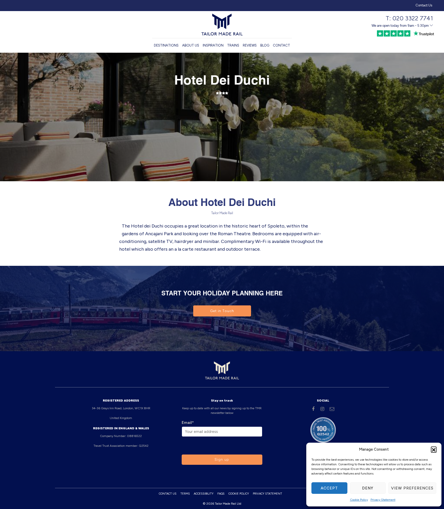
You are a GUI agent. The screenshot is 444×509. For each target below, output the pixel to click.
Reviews (250, 45)
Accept (329, 488)
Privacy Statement (383, 500)
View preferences (412, 488)
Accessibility (204, 493)
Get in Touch (222, 311)
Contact (281, 45)
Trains (233, 45)
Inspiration (213, 45)
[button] (433, 449)
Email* (188, 422)
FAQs (221, 493)
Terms (185, 493)
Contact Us (423, 5)
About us (190, 45)
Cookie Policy (359, 500)
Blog (264, 45)
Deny (367, 488)
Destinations (166, 45)
